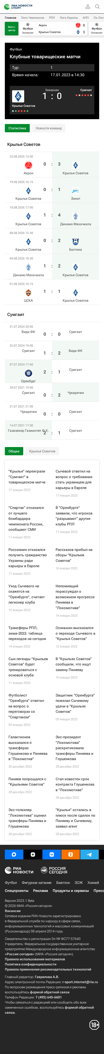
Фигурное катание (37, 882)
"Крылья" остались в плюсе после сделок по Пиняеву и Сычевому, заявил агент (75, 818)
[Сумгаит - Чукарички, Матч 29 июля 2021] (82, 95)
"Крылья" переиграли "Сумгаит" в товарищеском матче (26, 476)
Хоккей (93, 882)
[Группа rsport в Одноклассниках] (70, 854)
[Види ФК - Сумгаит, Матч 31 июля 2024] (91, 95)
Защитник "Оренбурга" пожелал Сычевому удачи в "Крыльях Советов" (75, 703)
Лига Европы (69, 17)
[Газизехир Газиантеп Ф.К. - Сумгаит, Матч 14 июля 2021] (76, 95)
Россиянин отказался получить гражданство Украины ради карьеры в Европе (27, 558)
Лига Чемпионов (32, 17)
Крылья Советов (23, 106)
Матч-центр (11, 28)
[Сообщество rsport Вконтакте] (52, 854)
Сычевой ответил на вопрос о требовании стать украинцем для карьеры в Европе (74, 479)
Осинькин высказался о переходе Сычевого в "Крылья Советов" (75, 633)
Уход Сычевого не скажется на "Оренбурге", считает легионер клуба (26, 594)
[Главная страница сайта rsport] (29, 7)
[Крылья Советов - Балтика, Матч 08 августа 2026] (19, 111)
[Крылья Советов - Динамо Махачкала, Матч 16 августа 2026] (21, 111)
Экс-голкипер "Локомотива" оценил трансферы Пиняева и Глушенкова (27, 818)
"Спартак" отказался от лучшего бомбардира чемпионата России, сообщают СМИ (26, 519)
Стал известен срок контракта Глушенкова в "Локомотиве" (75, 784)
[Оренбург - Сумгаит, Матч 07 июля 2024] (85, 95)
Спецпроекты (16, 890)
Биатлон (63, 882)
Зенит (75, 198)
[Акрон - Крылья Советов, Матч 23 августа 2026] (27, 111)
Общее (14, 451)
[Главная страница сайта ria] (5, 7)
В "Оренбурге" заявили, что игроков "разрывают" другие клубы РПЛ (74, 516)
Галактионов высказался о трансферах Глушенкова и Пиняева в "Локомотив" (27, 748)
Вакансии (13, 911)
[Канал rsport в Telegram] (89, 854)
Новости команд (49, 128)
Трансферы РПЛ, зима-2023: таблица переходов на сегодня (27, 633)
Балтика (75, 249)
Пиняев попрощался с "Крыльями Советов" (27, 782)
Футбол (16, 49)
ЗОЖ (79, 882)
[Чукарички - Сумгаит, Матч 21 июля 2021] (79, 95)
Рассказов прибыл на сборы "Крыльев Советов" (74, 555)
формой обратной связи (49, 992)
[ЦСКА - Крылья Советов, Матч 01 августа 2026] (13, 111)
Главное (10, 17)
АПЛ (86, 17)
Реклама (40, 890)
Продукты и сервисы (71, 890)
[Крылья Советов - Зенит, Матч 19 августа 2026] (24, 111)
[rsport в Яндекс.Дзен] (33, 854)
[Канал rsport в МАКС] (14, 854)
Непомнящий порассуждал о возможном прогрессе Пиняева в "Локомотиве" (75, 597)
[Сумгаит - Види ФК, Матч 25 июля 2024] (88, 95)
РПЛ (52, 17)
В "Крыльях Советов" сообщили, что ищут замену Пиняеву (74, 664)
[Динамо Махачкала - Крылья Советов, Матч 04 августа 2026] (16, 111)
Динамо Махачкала (75, 224)
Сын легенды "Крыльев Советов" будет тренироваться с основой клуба (28, 667)
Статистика (17, 128)
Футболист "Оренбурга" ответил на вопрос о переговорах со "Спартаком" (26, 706)
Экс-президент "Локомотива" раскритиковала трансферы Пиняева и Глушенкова (74, 748)
